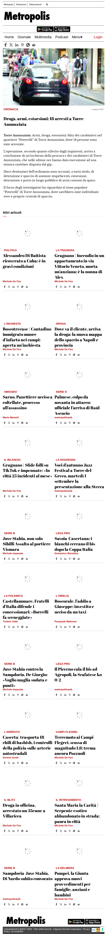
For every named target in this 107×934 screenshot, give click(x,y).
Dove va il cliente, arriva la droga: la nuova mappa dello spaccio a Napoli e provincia (78, 337)
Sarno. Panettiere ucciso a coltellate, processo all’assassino (27, 402)
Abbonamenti (35, 4)
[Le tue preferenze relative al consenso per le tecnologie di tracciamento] (102, 929)
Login (98, 37)
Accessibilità (17, 931)
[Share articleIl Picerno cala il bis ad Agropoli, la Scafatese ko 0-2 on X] (61, 695)
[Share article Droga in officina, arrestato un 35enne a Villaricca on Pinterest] (18, 831)
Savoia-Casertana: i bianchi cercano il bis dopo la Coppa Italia (75, 544)
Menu (76, 37)
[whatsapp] (28, 44)
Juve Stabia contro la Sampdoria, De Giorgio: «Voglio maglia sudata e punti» (25, 677)
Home (9, 37)
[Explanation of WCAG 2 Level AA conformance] (97, 931)
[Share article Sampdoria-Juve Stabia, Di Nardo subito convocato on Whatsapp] (22, 904)
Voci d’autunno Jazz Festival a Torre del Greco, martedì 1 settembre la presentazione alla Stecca (79, 475)
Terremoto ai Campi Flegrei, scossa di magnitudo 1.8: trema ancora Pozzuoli (75, 745)
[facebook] (5, 44)
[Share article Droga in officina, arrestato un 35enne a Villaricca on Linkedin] (13, 831)
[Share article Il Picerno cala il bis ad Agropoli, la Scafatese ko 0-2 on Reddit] (79, 695)
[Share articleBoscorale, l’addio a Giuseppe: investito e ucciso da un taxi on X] (61, 627)
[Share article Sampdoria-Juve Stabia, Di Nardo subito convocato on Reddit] (27, 904)
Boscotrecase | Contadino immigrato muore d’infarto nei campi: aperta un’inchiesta (27, 337)
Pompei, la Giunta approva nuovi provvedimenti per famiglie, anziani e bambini (73, 884)
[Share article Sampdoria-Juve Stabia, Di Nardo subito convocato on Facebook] (5, 904)
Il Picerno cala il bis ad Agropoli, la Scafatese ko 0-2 (78, 674)
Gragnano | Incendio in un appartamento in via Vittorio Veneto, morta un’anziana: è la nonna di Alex (79, 266)
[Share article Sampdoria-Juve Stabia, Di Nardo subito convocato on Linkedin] (13, 904)
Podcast (61, 37)
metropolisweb (63, 417)
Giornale (24, 37)
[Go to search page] (47, 4)
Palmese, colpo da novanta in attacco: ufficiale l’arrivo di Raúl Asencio (77, 405)
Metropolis (8, 4)
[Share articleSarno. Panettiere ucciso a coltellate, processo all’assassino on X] (9, 423)
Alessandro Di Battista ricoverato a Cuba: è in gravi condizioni (24, 261)
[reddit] (33, 44)
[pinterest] (22, 44)
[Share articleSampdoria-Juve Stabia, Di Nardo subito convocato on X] (9, 904)
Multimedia (43, 37)
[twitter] (11, 44)
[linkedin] (16, 44)
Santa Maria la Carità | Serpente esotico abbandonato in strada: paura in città (77, 813)
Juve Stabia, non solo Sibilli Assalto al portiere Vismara (27, 544)
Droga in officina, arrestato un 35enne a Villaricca (24, 810)
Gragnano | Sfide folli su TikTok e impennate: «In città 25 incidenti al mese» (27, 470)
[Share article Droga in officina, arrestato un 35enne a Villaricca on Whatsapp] (22, 831)
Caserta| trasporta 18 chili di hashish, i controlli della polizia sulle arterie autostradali (27, 745)
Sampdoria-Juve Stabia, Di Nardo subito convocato (27, 875)
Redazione (21, 4)
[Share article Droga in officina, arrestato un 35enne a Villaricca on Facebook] (5, 831)
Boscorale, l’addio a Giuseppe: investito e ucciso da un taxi (74, 606)
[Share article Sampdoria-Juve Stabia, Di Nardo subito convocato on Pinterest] (18, 904)
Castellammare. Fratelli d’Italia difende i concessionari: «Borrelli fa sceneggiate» (26, 609)
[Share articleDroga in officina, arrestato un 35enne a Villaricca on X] (9, 831)
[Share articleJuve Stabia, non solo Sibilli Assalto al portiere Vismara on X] (9, 558)
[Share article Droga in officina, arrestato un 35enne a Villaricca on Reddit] (27, 831)
